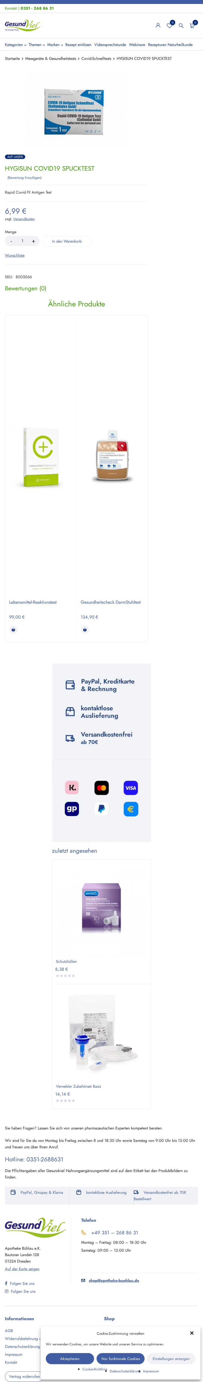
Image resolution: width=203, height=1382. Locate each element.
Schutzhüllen (66, 961)
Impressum (151, 1371)
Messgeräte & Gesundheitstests (50, 58)
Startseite (12, 58)
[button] (192, 1333)
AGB (9, 1331)
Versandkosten (24, 218)
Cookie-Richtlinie (94, 1369)
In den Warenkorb (67, 241)
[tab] (25, 288)
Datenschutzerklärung (125, 1371)
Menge (10, 232)
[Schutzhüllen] (101, 910)
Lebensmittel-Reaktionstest (32, 602)
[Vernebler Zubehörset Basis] (101, 1035)
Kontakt (11, 8)
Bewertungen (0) (25, 288)
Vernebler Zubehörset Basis (78, 1086)
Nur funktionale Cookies (121, 1358)
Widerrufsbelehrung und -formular (33, 1338)
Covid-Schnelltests (96, 58)
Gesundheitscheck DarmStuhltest (111, 602)
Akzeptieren (69, 1358)
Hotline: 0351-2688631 (34, 1159)
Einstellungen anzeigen (171, 1358)
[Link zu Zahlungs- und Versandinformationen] (101, 754)
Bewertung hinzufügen (24, 177)
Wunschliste (173, 22)
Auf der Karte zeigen (22, 1269)
